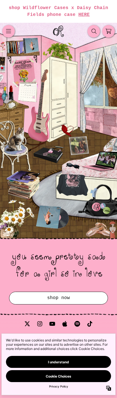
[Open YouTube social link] (52, 324)
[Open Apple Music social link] (64, 324)
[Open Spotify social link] (77, 324)
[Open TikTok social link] (89, 324)
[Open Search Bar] (93, 31)
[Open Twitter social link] (27, 324)
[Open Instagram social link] (40, 324)
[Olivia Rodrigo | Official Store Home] (58, 31)
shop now (58, 297)
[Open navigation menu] (8, 31)
